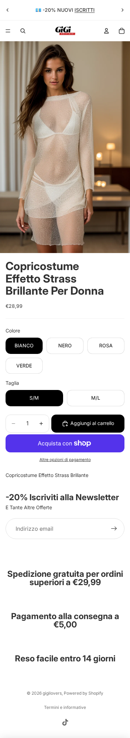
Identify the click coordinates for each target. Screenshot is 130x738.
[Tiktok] (65, 722)
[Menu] (8, 31)
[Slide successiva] (122, 10)
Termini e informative (65, 707)
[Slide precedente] (7, 10)
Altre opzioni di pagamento (65, 459)
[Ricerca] (23, 30)
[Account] (106, 30)
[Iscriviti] (114, 528)
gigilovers (52, 693)
